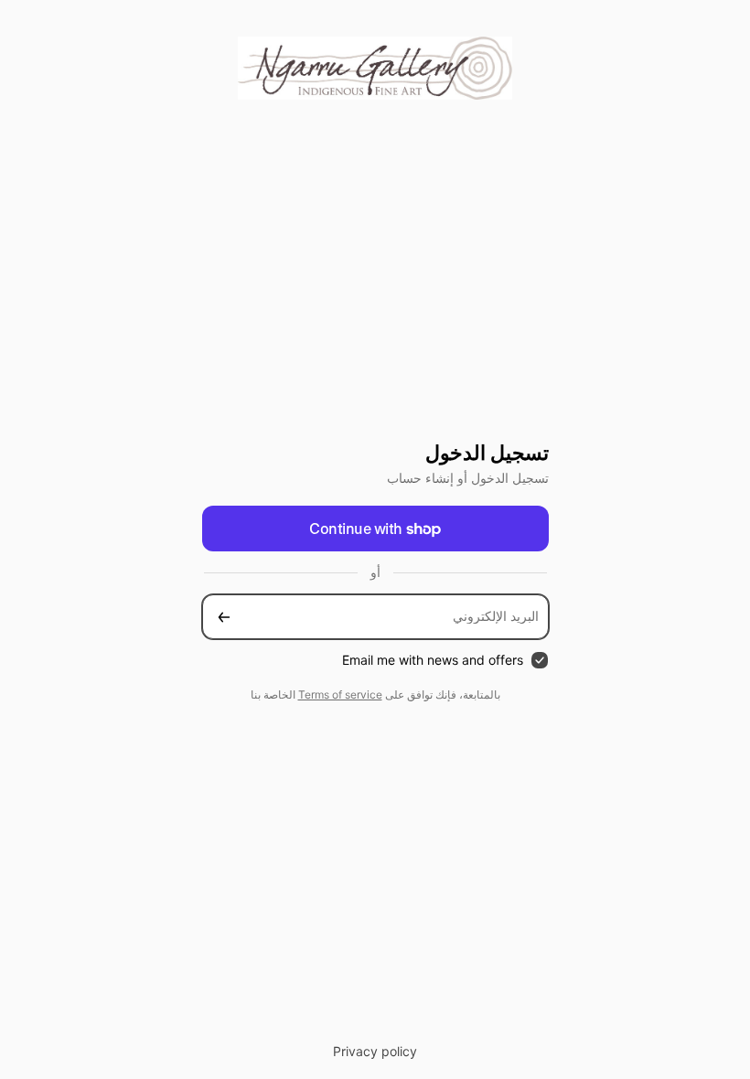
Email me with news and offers (432, 660)
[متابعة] (224, 617)
